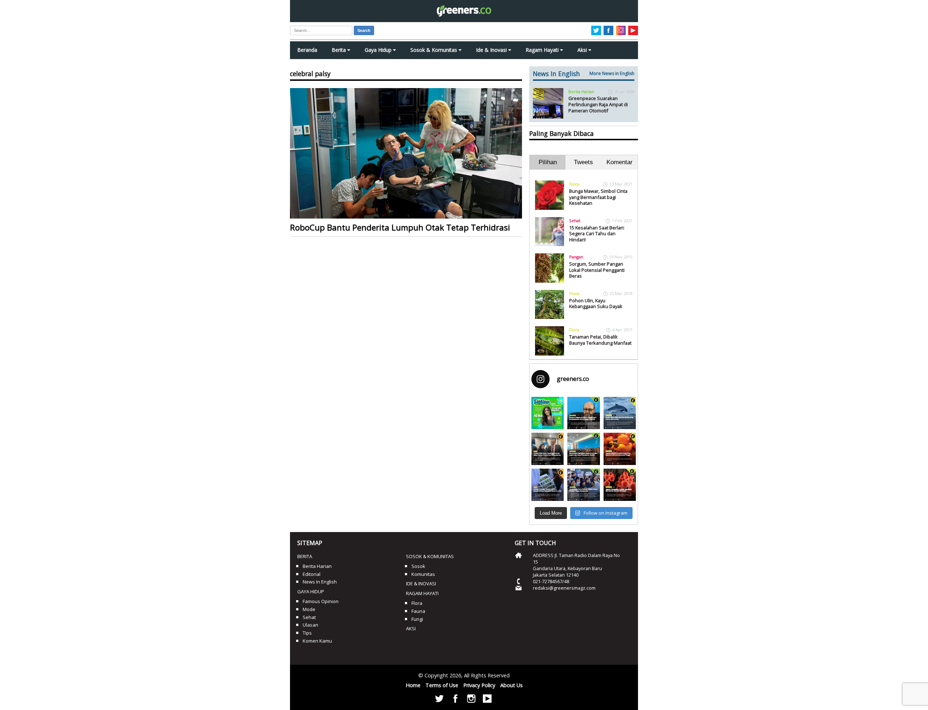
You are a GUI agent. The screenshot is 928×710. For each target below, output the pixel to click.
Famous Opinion (321, 601)
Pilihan (548, 162)
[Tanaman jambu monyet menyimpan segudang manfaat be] (620, 449)
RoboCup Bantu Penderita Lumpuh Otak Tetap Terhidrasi (400, 227)
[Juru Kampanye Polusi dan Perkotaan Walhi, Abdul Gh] (583, 413)
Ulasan (310, 625)
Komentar (619, 162)
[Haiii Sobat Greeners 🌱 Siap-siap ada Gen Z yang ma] (547, 413)
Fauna (418, 611)
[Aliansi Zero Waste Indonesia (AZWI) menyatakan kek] (583, 449)
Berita (339, 49)
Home (413, 685)
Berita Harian (581, 91)
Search (363, 30)
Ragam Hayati (543, 49)
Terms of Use (442, 685)
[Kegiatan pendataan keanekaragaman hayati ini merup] (547, 485)
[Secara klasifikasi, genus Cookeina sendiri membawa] (620, 485)
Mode (309, 609)
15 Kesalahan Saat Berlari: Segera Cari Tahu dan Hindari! (597, 233)
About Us (511, 685)
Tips (307, 633)
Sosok (418, 566)
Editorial (311, 574)
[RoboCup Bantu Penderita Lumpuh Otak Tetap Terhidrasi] (406, 153)
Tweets (583, 162)
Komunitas (423, 574)
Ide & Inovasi (492, 49)
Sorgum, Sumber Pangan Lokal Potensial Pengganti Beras (597, 270)
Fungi (417, 619)
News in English (320, 581)
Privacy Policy (479, 685)
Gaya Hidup (379, 49)
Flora (574, 184)
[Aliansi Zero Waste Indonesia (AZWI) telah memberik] (583, 485)
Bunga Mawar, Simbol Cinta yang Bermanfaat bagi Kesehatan (598, 197)
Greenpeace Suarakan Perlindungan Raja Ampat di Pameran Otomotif (598, 104)
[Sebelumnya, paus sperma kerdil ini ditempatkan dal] (620, 413)
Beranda (307, 49)
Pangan (576, 256)
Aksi (582, 49)
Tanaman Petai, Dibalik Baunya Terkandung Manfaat (600, 339)
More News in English (611, 73)
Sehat (574, 220)
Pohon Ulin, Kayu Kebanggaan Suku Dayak (595, 303)
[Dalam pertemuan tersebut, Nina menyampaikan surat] (547, 449)
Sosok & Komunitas (434, 49)
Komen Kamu (317, 641)
